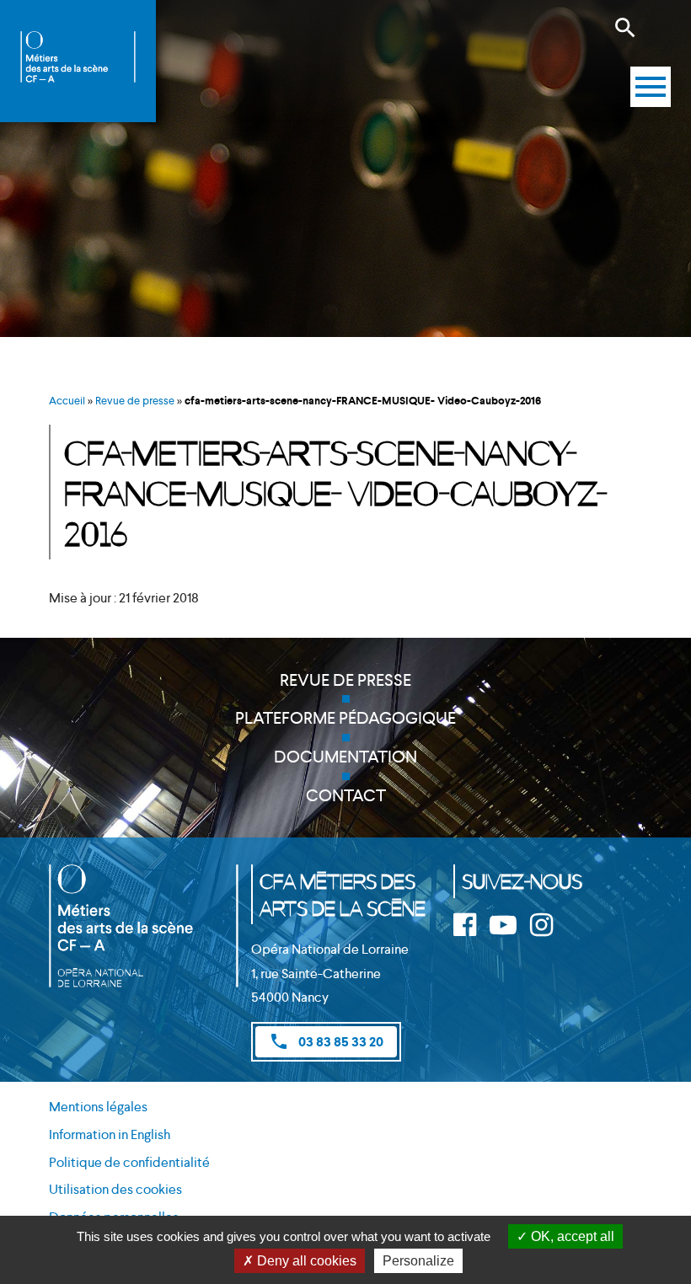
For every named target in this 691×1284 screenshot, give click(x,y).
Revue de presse (134, 400)
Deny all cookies (305, 1261)
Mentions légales (98, 1106)
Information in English (109, 1134)
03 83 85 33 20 (326, 1041)
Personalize (418, 1261)
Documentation (345, 757)
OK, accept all (571, 1236)
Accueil (67, 400)
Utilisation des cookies (115, 1189)
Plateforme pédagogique (345, 718)
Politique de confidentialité (129, 1162)
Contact (346, 795)
